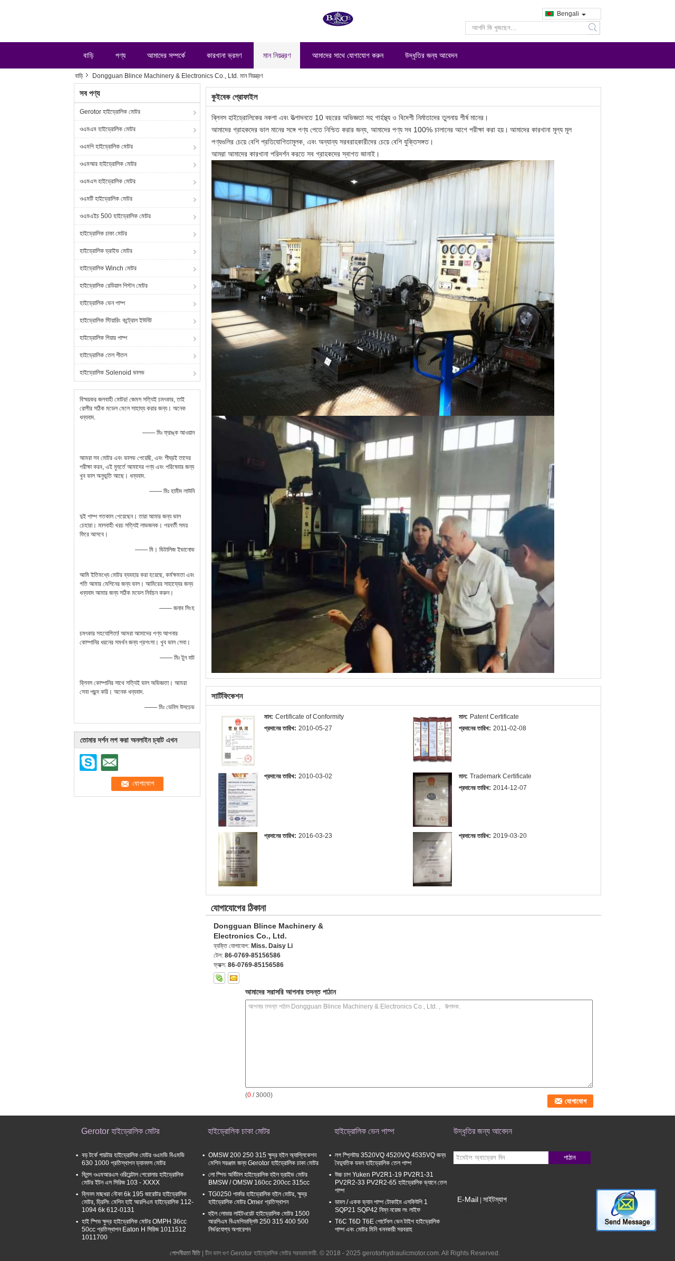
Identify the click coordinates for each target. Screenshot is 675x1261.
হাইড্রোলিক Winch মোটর (108, 268)
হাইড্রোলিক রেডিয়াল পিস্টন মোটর (114, 285)
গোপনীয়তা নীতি (185, 1253)
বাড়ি (88, 55)
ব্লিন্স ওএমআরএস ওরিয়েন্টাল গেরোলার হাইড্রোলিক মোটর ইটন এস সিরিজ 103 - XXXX (133, 1178)
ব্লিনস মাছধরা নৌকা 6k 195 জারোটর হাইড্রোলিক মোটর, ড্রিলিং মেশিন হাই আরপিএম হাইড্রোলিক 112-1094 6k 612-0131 (138, 1202)
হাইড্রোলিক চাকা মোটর (103, 233)
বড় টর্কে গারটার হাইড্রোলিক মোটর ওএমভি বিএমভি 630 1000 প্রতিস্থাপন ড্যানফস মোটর (133, 1159)
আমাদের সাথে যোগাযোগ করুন (347, 55)
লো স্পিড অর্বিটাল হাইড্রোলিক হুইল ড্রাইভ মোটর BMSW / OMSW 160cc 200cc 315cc (259, 1178)
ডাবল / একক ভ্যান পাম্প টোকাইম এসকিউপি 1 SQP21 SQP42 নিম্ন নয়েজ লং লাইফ (381, 1206)
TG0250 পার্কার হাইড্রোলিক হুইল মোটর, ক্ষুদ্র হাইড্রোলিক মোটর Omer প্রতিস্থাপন (257, 1198)
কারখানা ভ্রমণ (224, 55)
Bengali (568, 13)
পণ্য (120, 55)
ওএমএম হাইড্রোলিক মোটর (108, 129)
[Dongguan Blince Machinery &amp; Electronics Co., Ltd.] (237, 740)
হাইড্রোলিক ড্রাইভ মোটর (106, 251)
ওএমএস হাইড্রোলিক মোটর (108, 181)
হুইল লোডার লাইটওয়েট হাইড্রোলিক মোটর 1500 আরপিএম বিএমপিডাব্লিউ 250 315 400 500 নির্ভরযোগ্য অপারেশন (259, 1221)
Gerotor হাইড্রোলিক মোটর (110, 111)
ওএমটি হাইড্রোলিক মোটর (106, 198)
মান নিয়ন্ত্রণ (277, 55)
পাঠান (570, 1157)
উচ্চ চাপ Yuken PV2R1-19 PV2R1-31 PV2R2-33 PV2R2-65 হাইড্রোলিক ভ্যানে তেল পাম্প (391, 1182)
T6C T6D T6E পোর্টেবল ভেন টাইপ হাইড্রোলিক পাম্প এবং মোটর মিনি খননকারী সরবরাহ (387, 1225)
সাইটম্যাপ (495, 1199)
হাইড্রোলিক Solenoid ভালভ (112, 372)
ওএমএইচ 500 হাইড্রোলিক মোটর (115, 216)
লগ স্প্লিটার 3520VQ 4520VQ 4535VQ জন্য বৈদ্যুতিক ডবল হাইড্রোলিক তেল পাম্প (390, 1159)
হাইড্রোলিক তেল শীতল (103, 355)
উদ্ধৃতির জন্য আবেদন (431, 55)
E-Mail (467, 1199)
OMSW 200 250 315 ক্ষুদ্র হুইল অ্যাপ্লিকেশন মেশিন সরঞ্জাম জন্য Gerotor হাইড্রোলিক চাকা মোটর (263, 1159)
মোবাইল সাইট (474, 1212)
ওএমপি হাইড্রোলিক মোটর (106, 146)
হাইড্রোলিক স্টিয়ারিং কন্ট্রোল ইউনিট (116, 320)
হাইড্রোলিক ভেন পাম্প (102, 303)
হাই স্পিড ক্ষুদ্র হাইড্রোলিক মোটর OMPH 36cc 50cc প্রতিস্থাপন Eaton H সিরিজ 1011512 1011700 (134, 1229)
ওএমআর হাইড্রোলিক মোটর (108, 164)
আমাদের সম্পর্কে (166, 55)
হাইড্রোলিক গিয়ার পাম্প (103, 337)
